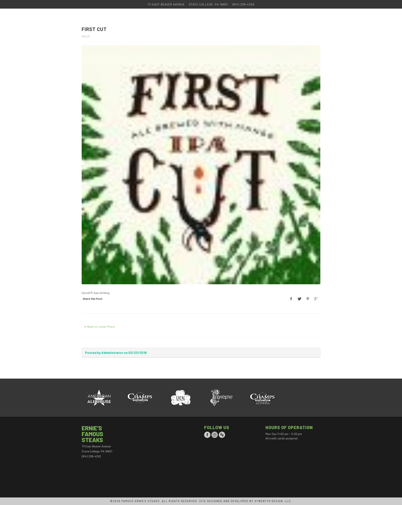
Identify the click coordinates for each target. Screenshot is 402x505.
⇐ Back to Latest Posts (99, 326)
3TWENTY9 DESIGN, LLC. (273, 501)
